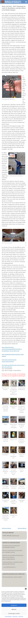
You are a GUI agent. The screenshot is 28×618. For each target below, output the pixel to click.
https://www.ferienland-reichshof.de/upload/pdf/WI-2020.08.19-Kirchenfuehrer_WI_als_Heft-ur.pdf (12, 349)
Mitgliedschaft (15, 535)
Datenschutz (15, 616)
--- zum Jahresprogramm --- (9, 567)
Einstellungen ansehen (14, 613)
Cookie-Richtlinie (8, 616)
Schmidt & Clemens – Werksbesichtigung (12, 562)
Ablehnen (14, 609)
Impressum (20, 616)
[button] (26, 589)
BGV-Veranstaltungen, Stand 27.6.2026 (12, 577)
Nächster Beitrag (22, 528)
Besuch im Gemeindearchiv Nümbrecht (12, 550)
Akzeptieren (14, 605)
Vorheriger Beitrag (6, 528)
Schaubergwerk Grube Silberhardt (11, 545)
